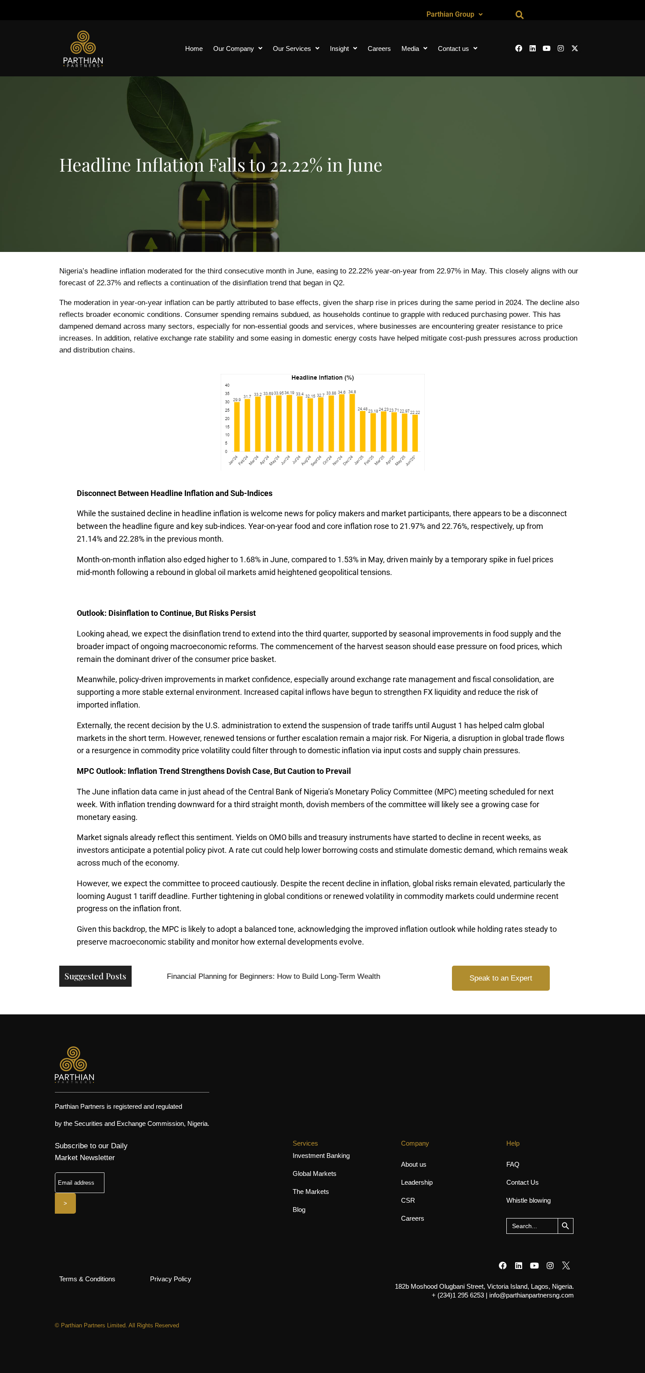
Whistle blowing (528, 1200)
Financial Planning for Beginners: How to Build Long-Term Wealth (262, 976)
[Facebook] (519, 48)
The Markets (311, 1191)
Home (194, 48)
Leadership (417, 1182)
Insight (339, 48)
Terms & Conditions (87, 1279)
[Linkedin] (533, 48)
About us (413, 1164)
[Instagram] (561, 48)
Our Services (292, 48)
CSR (408, 1200)
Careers (379, 48)
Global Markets (315, 1173)
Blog (299, 1209)
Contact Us (522, 1182)
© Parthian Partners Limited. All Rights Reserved (117, 1325)
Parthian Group (450, 14)
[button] (454, 14)
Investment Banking (321, 1155)
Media (410, 48)
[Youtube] (547, 48)
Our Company (233, 48)
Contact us (453, 48)
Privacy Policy (170, 1279)
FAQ (513, 1164)
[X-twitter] (575, 48)
